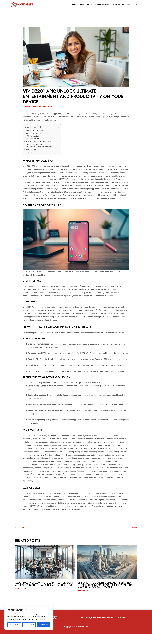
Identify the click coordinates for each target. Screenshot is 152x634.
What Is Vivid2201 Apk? (35, 131)
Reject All (29, 625)
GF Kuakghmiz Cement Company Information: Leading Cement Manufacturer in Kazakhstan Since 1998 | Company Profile (105, 585)
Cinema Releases (85, 4)
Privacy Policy (91, 618)
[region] (28, 618)
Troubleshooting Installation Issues (41, 147)
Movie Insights (118, 4)
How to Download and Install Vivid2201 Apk (42, 142)
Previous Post (17, 527)
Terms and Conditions (105, 618)
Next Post (136, 527)
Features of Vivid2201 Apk (36, 134)
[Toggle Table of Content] (55, 127)
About (128, 4)
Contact (137, 4)
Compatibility (34, 139)
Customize (14, 625)
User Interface (34, 136)
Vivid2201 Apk (31, 150)
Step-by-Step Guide (36, 144)
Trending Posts (30, 107)
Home (74, 4)
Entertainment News (102, 4)
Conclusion (30, 152)
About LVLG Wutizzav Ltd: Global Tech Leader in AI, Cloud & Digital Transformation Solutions (44, 584)
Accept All (43, 625)
